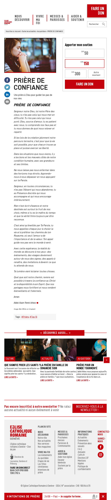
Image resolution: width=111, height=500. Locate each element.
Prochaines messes (62, 439)
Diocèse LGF (83, 458)
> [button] (106, 360)
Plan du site (44, 426)
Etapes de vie (43, 461)
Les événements (45, 455)
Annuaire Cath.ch (81, 453)
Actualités (82, 437)
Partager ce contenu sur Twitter (7, 87)
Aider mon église (65, 457)
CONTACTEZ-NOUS (104, 433)
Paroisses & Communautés (64, 444)
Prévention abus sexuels (85, 444)
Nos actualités (44, 441)
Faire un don (97, 10)
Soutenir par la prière (64, 467)
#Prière (25, 317)
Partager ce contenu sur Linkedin (7, 94)
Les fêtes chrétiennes (43, 465)
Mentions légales (82, 462)
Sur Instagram (100, 455)
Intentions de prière (43, 471)
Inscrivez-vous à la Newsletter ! (89, 408)
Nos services (43, 443)
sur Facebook (100, 447)
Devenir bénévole (62, 461)
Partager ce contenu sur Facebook (7, 80)
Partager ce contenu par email (7, 102)
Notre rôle (42, 437)
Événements (83, 440)
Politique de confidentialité (84, 467)
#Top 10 (33, 317)
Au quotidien (43, 458)
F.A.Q (80, 449)
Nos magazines (44, 446)
